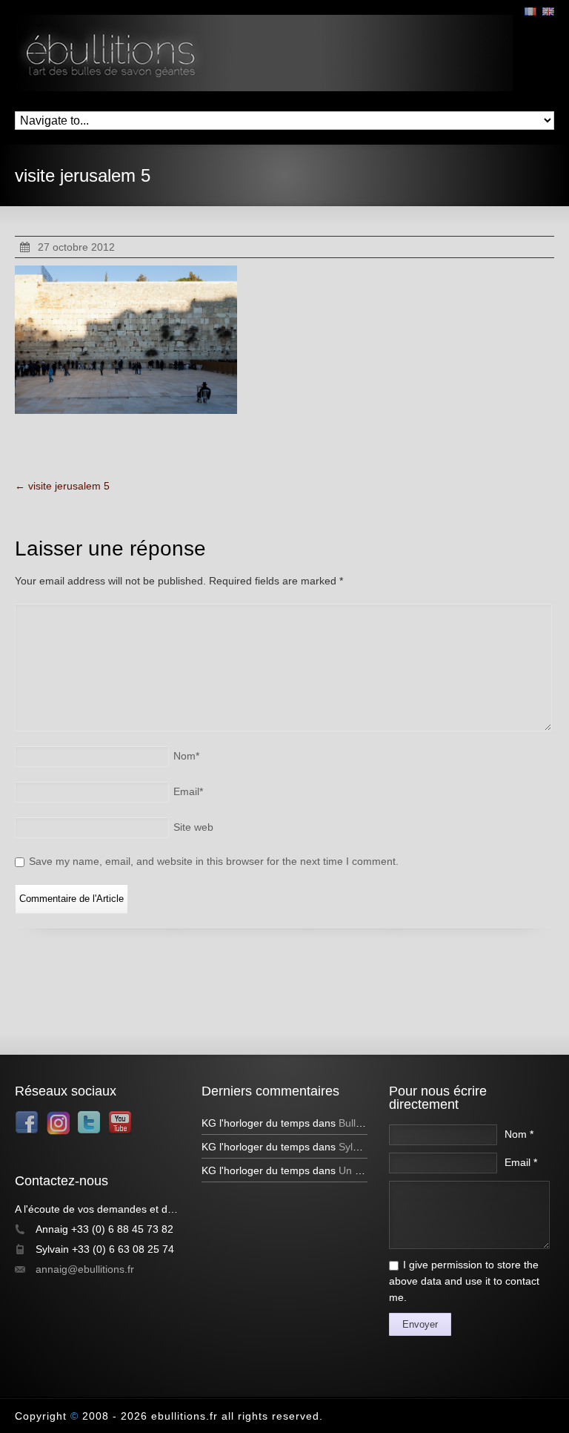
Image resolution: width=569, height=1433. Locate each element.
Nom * (519, 1134)
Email (188, 791)
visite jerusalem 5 (62, 486)
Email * (521, 1162)
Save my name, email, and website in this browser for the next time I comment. (214, 861)
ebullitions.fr (184, 1416)
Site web (193, 827)
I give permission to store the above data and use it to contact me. (464, 1281)
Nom (186, 756)
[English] (548, 11)
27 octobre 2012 (76, 247)
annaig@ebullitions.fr (85, 1269)
